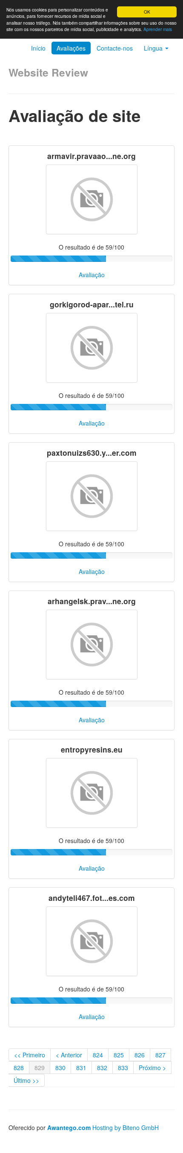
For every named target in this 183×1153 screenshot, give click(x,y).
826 (139, 1055)
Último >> (26, 1080)
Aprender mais (157, 29)
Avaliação (92, 274)
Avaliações (71, 48)
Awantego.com (69, 1127)
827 (160, 1055)
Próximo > (152, 1067)
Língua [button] (154, 48)
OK (147, 12)
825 (119, 1055)
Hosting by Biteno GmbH (125, 1127)
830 (60, 1067)
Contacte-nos (115, 48)
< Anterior (69, 1055)
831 (81, 1067)
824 (98, 1055)
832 (102, 1067)
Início (38, 48)
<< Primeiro (29, 1055)
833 (123, 1067)
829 (39, 1067)
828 (19, 1067)
